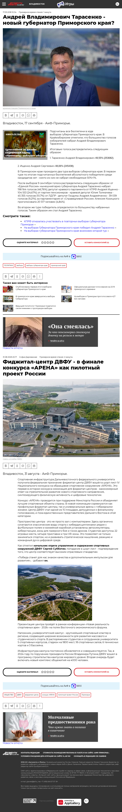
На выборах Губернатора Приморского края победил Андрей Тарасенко (69, 227)
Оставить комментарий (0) (97, 243)
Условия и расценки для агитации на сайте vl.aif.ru (45, 756)
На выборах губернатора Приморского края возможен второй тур (65, 230)
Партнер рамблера (46, 801)
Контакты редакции (30, 753)
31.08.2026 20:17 (10, 357)
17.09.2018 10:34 (9, 12)
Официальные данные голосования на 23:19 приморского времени (94, 288)
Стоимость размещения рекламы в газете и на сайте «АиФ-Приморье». (76, 753)
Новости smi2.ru (13, 348)
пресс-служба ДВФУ (12, 459)
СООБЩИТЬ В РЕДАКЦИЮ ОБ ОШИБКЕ (90, 756)
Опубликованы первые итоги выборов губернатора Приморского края (33, 288)
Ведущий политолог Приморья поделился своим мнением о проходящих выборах (36, 307)
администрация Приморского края (19, 108)
